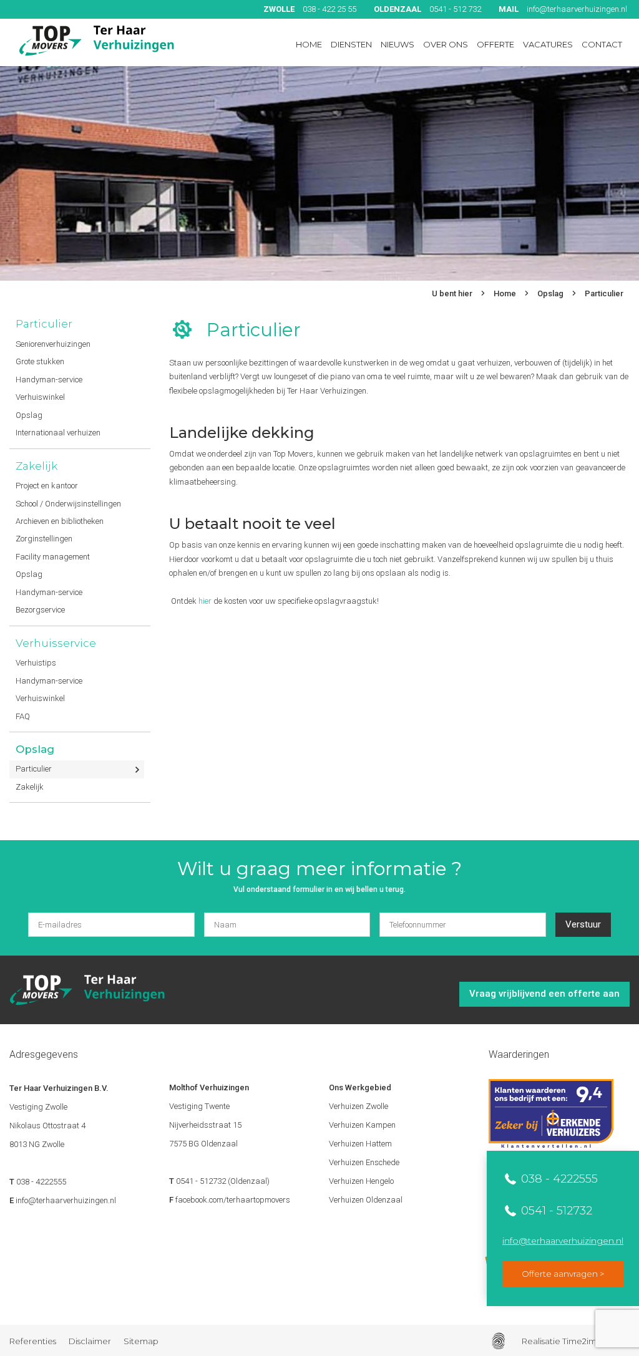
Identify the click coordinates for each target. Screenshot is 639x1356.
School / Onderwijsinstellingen (68, 503)
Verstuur (583, 924)
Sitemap (141, 1341)
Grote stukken (40, 361)
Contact (602, 44)
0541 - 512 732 (427, 9)
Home (309, 44)
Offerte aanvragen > (563, 1274)
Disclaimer (90, 1341)
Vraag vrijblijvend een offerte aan (544, 993)
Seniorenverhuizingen (53, 344)
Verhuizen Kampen (362, 1125)
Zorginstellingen (44, 538)
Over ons (445, 44)
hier (205, 601)
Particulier (604, 293)
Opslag (550, 293)
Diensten (351, 44)
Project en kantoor (47, 485)
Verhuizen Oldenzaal (365, 1199)
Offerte (495, 44)
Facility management (53, 556)
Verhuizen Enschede (364, 1162)
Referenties (32, 1341)
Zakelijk (36, 466)
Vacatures (548, 44)
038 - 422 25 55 (309, 9)
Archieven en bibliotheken (60, 521)
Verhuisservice (56, 643)
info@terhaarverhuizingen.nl (563, 9)
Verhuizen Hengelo (361, 1181)
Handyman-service (49, 379)
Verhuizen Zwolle (358, 1106)
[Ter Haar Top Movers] (97, 40)
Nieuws (397, 44)
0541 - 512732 (555, 1211)
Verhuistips (36, 662)
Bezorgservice (40, 609)
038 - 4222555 (558, 1179)
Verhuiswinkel (40, 397)
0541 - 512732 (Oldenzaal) (223, 1181)
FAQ (23, 716)
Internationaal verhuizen (58, 432)
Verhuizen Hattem (360, 1143)
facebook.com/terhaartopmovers (232, 1199)
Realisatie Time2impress (569, 1341)
